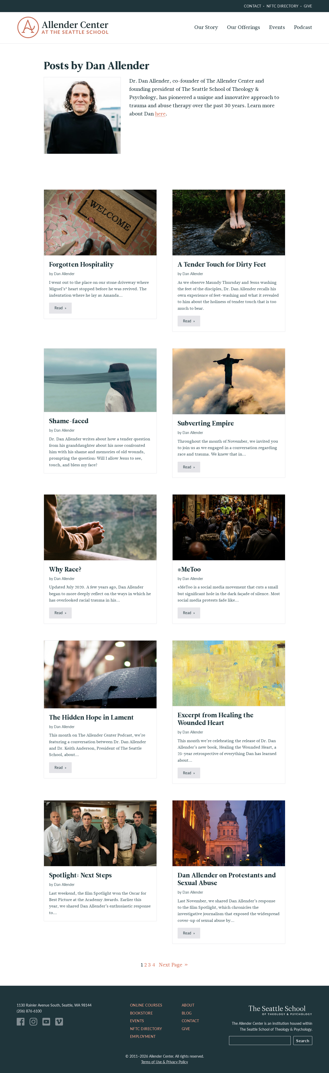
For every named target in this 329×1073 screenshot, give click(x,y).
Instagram (35, 1023)
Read (58, 307)
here (160, 114)
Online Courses (245, 41)
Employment (143, 1036)
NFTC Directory (283, 5)
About (188, 1005)
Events (277, 27)
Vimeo (60, 1023)
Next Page (170, 965)
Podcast (303, 27)
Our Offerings (243, 27)
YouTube (47, 1023)
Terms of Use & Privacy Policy (164, 1061)
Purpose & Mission (216, 41)
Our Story (206, 27)
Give (308, 5)
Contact (252, 5)
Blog (187, 1013)
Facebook (22, 1023)
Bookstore (141, 1013)
